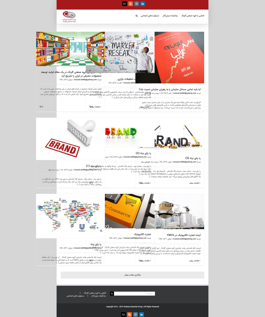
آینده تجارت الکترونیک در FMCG (184, 235)
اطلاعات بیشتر (145, 107)
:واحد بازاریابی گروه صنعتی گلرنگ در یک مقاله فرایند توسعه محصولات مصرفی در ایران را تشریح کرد (71, 74)
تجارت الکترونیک (142, 234)
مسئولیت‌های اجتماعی (75, 296)
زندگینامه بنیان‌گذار (98, 296)
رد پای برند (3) (193, 158)
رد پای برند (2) (143, 153)
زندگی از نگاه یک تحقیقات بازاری (134, 79)
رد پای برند (95, 244)
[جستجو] (136, 15)
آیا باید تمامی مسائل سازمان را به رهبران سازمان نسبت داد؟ (170, 89)
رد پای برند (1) (93, 166)
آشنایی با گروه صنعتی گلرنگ (95, 293)
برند (49, 170)
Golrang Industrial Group (133, 306)
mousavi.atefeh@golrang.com (184, 93)
